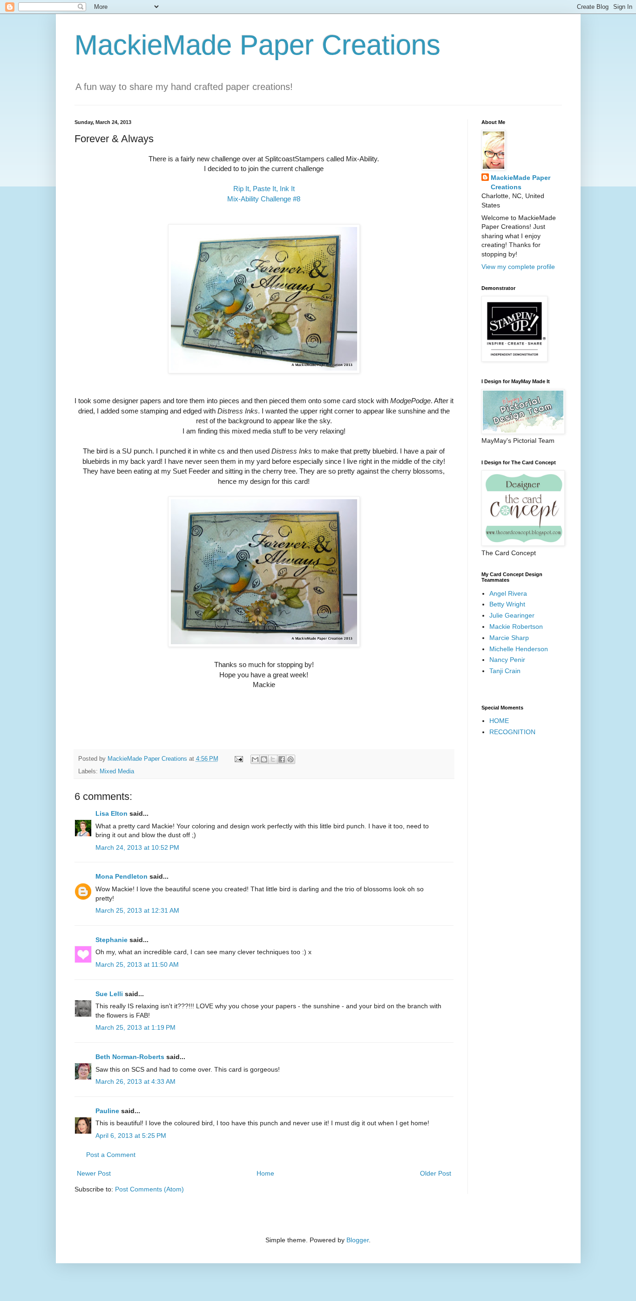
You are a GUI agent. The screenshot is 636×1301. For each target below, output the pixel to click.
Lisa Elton (111, 813)
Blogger (357, 1240)
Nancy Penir (507, 659)
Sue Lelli (110, 994)
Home (265, 1173)
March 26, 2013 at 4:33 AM (135, 1081)
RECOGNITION (512, 732)
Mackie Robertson (516, 626)
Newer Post (94, 1173)
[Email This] (255, 759)
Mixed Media (117, 771)
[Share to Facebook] (281, 759)
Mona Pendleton (121, 876)
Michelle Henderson (518, 649)
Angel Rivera (508, 593)
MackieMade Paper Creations (257, 45)
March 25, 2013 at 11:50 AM (137, 964)
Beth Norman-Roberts (129, 1056)
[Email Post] (238, 759)
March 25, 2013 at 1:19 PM (135, 1027)
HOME (499, 720)
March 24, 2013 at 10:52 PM (137, 847)
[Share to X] (272, 759)
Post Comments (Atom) (149, 1189)
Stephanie (111, 939)
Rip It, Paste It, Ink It (264, 189)
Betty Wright (507, 604)
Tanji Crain (505, 671)
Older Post (435, 1173)
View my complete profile (518, 266)
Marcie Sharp (509, 637)
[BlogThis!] (264, 759)
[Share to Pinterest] (290, 759)
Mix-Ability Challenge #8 (263, 199)
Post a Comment (110, 1154)
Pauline (107, 1111)
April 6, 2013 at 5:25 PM (130, 1135)
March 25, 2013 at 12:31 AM (137, 910)
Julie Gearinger (512, 615)
